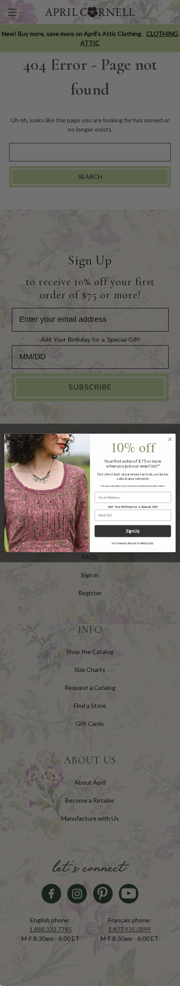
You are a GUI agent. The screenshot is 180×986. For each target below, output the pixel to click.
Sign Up (132, 531)
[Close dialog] (170, 439)
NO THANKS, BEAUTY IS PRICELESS (132, 543)
